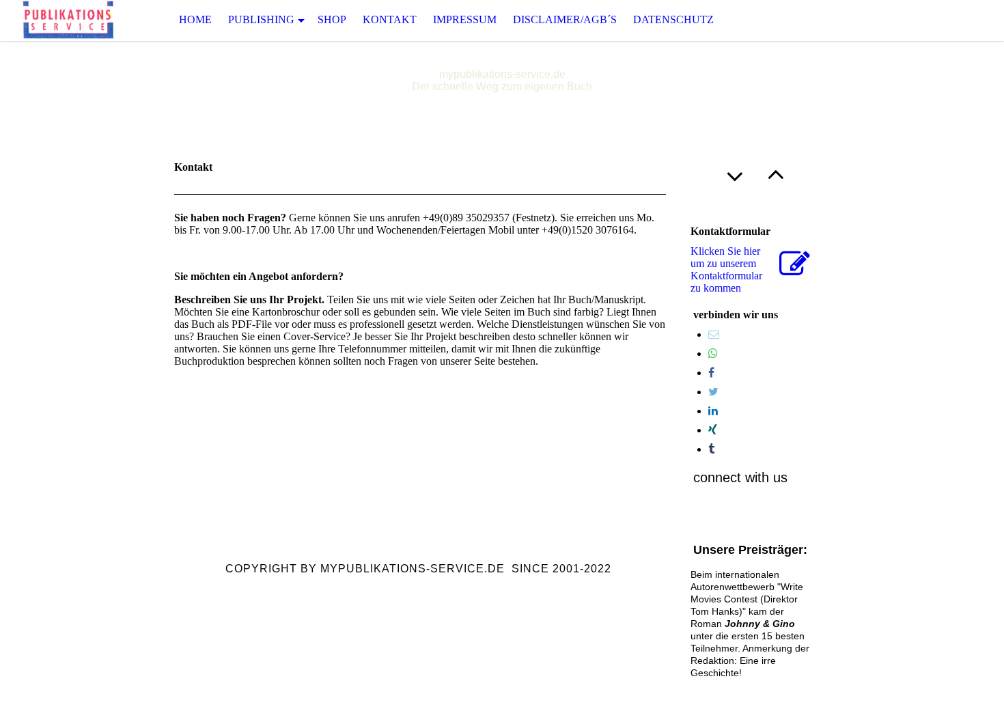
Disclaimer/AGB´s (565, 19)
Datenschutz (673, 19)
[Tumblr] (711, 449)
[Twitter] (713, 392)
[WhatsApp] (713, 353)
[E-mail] (713, 334)
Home (195, 19)
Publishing (261, 19)
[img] (68, 20)
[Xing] (712, 430)
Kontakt (390, 19)
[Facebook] (711, 372)
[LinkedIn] (713, 411)
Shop (332, 19)
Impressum (465, 19)
